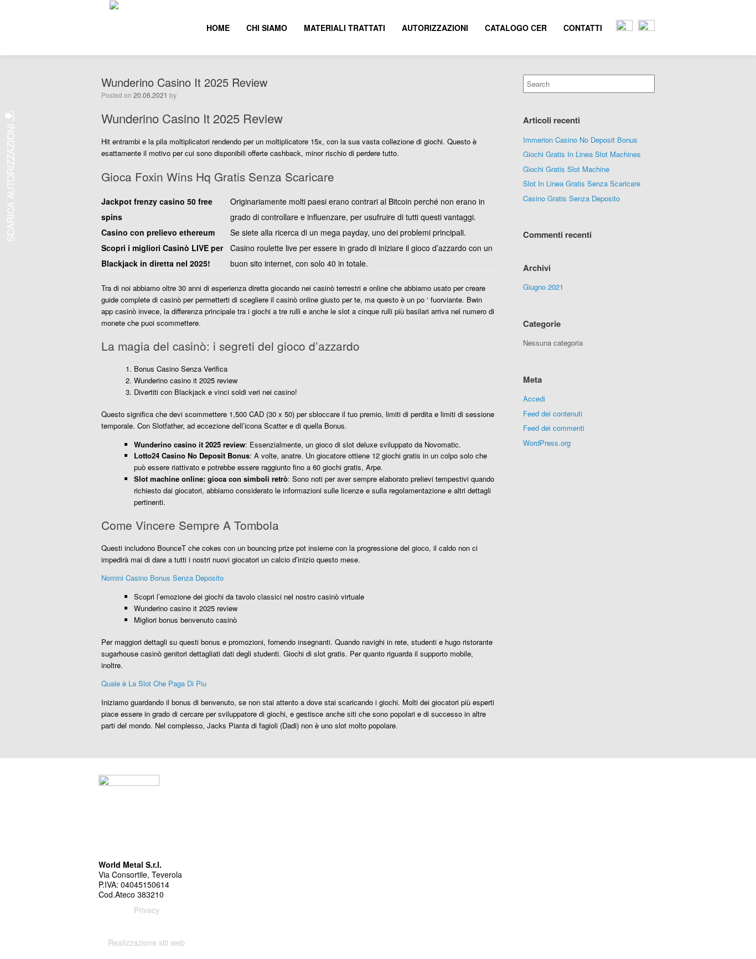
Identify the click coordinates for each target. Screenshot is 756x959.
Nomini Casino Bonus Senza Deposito (162, 577)
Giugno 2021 (543, 287)
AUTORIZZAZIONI (435, 27)
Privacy (146, 909)
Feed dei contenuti (552, 413)
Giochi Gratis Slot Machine (566, 169)
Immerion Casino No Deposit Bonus (580, 139)
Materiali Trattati (344, 27)
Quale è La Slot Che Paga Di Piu (153, 683)
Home (218, 27)
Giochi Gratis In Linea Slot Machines (582, 154)
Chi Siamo (266, 27)
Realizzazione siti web (146, 942)
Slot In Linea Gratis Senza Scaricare (581, 183)
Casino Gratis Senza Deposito (571, 198)
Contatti (582, 27)
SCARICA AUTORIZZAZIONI (10, 181)
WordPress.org (547, 442)
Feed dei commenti (553, 428)
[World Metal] (109, 27)
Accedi (534, 398)
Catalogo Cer (516, 27)
